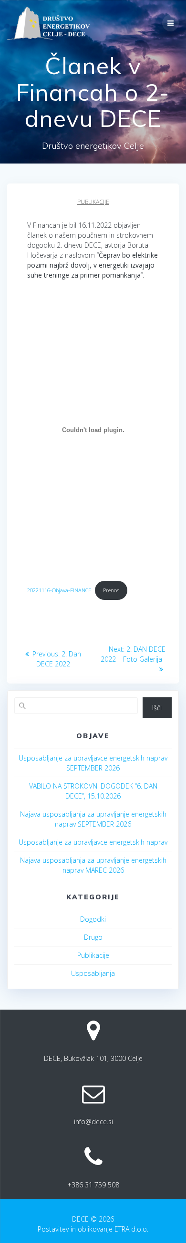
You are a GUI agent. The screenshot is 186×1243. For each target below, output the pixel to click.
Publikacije (93, 202)
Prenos (111, 590)
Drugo (93, 937)
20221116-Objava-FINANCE (59, 590)
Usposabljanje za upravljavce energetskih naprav (93, 842)
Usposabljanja (93, 973)
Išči (157, 707)
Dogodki (93, 919)
